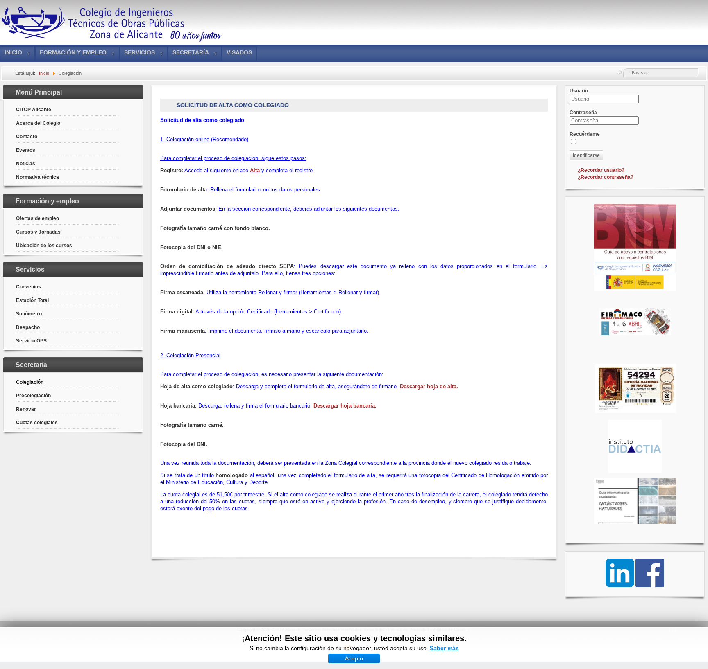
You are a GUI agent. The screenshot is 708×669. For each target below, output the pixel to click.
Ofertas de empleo (37, 218)
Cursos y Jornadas (38, 232)
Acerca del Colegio (38, 123)
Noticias (25, 164)
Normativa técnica (37, 177)
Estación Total (32, 300)
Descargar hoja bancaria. (345, 406)
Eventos (25, 150)
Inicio (13, 52)
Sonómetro (29, 314)
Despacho (28, 327)
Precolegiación (33, 396)
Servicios (139, 52)
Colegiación (29, 382)
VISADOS (239, 52)
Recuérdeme (585, 134)
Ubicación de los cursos (44, 245)
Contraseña (583, 112)
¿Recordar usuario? (601, 170)
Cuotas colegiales (37, 423)
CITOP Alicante (33, 110)
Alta (255, 170)
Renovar (26, 409)
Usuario (579, 91)
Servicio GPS (31, 341)
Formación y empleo (73, 52)
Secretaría (190, 52)
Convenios (28, 287)
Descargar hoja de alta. (428, 386)
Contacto (26, 137)
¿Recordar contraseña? (605, 177)
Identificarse (586, 155)
